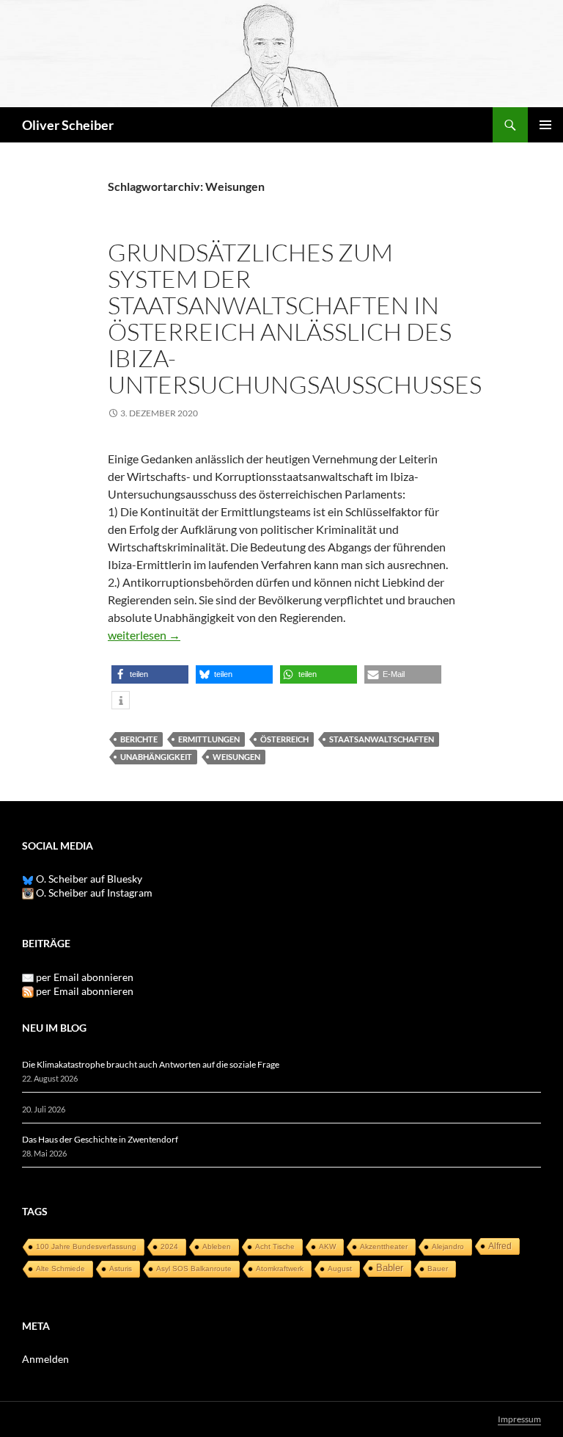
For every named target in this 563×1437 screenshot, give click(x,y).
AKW (327, 1246)
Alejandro (448, 1246)
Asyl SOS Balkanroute (194, 1268)
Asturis (120, 1268)
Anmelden (45, 1359)
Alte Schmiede (60, 1268)
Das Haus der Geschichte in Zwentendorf (100, 1139)
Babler (389, 1267)
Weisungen (236, 756)
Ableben (216, 1246)
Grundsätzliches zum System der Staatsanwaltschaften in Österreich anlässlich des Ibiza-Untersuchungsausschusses (295, 318)
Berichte (139, 739)
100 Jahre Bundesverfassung (86, 1246)
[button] (149, 674)
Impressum (519, 1419)
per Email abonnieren (84, 977)
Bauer (437, 1268)
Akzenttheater (384, 1246)
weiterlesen (144, 635)
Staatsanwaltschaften (381, 739)
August (340, 1268)
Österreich (284, 739)
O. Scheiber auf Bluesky (88, 878)
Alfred (500, 1246)
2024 (169, 1246)
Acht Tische (275, 1246)
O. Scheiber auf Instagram (93, 892)
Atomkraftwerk (279, 1268)
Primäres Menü (545, 124)
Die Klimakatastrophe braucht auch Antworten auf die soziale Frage (150, 1064)
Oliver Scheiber (68, 125)
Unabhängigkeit (156, 756)
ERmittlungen (209, 739)
